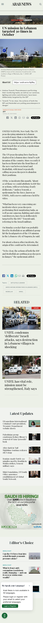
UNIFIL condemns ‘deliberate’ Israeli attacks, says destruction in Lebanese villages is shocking (21, 339)
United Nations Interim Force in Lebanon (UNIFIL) (22, 287)
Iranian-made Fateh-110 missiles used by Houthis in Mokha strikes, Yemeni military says (15, 462)
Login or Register (10, 606)
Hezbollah (9, 291)
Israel (21, 291)
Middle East (7, 551)
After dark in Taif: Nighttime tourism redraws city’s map (15, 450)
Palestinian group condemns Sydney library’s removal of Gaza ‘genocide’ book (15, 438)
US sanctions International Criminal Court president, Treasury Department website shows (14, 425)
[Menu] (2, 4)
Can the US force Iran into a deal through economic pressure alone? (14, 556)
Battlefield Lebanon (18, 282)
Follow (36, 118)
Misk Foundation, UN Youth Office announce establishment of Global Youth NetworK (15, 475)
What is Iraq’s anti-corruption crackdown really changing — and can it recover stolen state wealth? (15, 573)
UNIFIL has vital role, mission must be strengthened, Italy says (21, 385)
